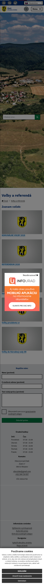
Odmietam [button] (22, 581)
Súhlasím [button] (22, 571)
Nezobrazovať (29, 275)
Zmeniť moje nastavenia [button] (22, 576)
